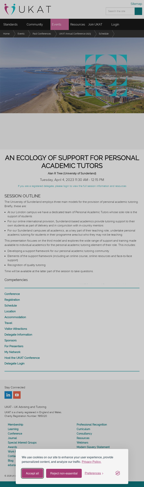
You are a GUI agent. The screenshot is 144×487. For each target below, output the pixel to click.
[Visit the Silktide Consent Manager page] (117, 473)
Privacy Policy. (91, 461)
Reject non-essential (64, 473)
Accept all (32, 473)
